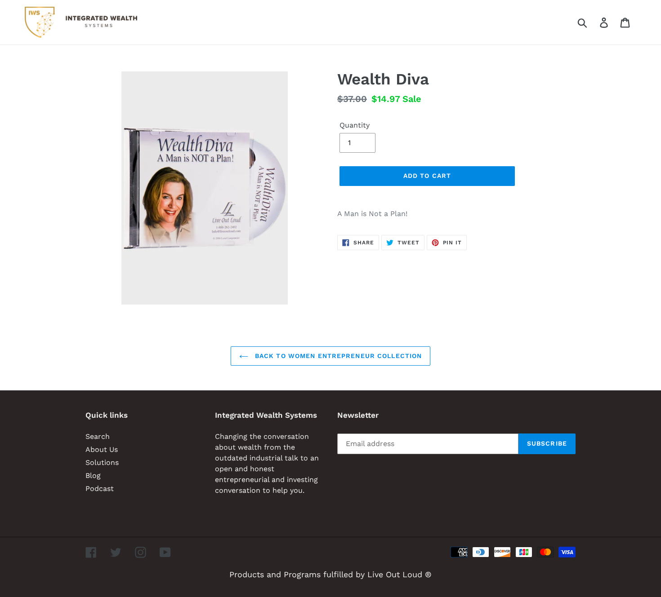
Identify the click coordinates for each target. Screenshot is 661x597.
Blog (93, 475)
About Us (101, 449)
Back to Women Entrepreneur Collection (337, 355)
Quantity (354, 125)
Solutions (102, 462)
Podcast (99, 488)
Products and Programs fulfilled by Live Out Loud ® (330, 574)
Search (97, 436)
